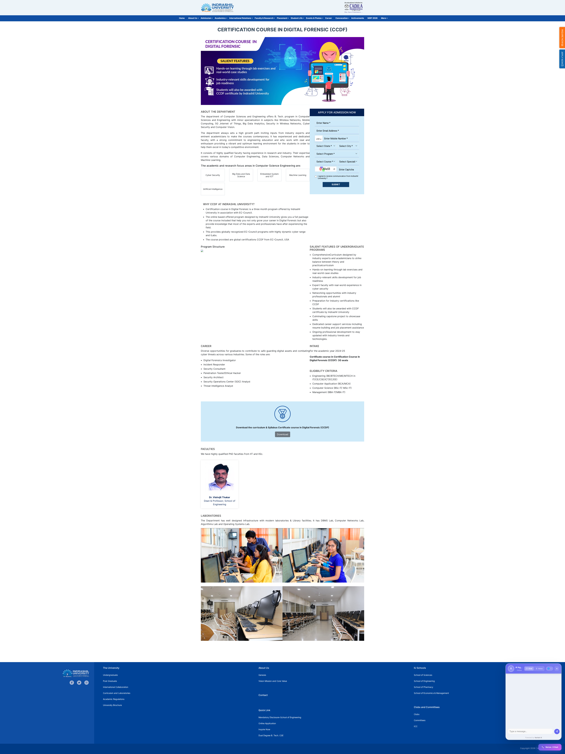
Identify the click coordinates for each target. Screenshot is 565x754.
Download (282, 434)
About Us (192, 18)
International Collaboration (115, 687)
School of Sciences (423, 675)
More (383, 18)
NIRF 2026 (373, 18)
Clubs (416, 714)
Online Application (267, 723)
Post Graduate (110, 681)
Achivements (357, 18)
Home (182, 18)
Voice (540, 669)
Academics (220, 18)
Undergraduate (110, 675)
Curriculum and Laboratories (116, 693)
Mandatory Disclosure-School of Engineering (280, 717)
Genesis (262, 675)
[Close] (557, 668)
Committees (419, 720)
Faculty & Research (264, 18)
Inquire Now (264, 729)
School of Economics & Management (431, 693)
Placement (282, 18)
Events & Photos (314, 18)
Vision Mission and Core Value (273, 681)
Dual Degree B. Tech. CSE (271, 735)
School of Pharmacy (423, 687)
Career (328, 18)
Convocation (341, 18)
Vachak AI (538, 738)
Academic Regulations (113, 699)
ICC (415, 726)
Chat (530, 669)
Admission (206, 18)
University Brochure (112, 705)
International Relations (240, 18)
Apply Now (562, 58)
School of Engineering (424, 681)
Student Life (297, 18)
